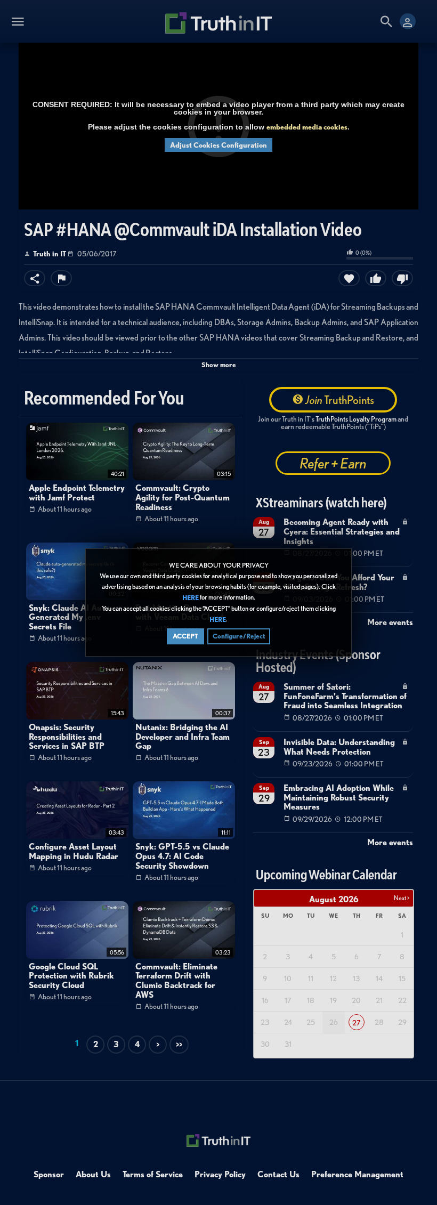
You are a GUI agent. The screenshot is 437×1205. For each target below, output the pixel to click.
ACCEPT (185, 636)
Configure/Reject (239, 636)
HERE (190, 598)
